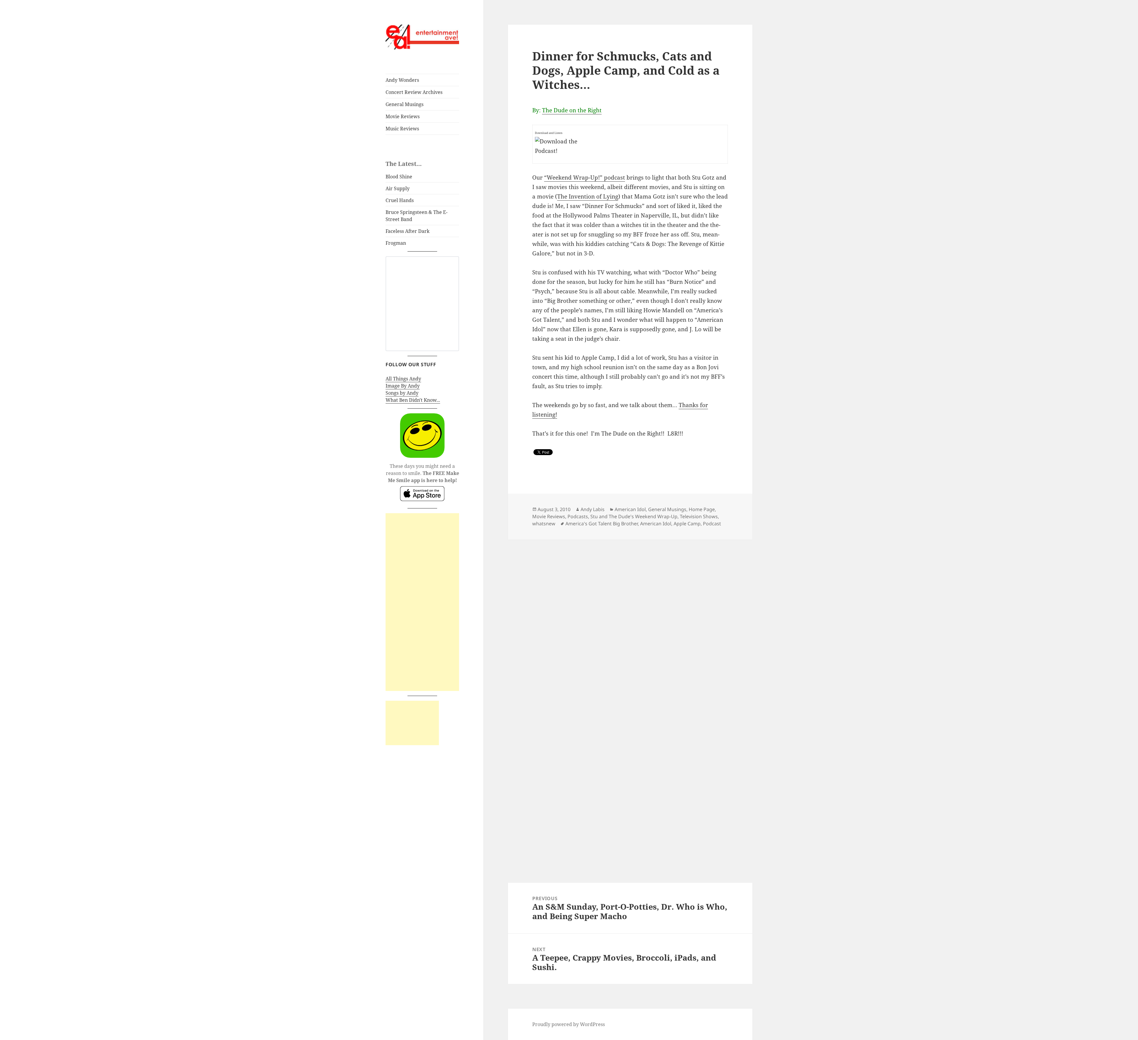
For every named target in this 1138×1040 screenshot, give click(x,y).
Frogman (396, 243)
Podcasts (578, 516)
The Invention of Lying (587, 196)
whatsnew (543, 523)
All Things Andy (403, 378)
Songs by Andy (402, 393)
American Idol (630, 509)
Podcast (712, 523)
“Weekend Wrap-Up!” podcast (584, 177)
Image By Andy (403, 386)
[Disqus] (630, 614)
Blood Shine (399, 176)
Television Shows (699, 516)
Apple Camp (687, 523)
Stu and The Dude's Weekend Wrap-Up (633, 516)
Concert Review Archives (414, 92)
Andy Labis (593, 509)
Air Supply (398, 188)
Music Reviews (402, 128)
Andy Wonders (402, 80)
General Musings (404, 104)
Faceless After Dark (407, 231)
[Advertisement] (422, 602)
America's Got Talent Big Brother (601, 523)
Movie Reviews (403, 116)
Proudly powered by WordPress (568, 1024)
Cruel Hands (400, 200)
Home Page (702, 509)
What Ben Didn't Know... (413, 400)
